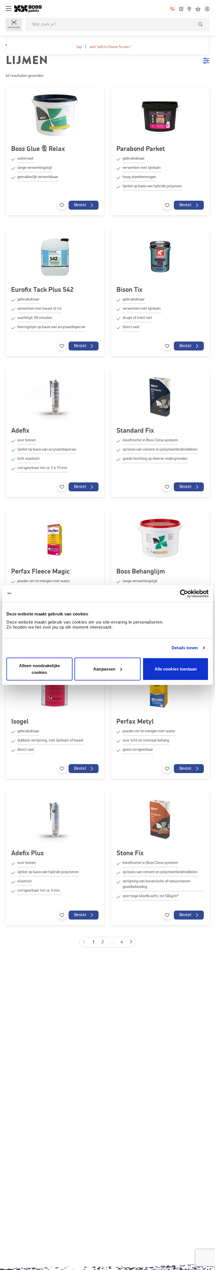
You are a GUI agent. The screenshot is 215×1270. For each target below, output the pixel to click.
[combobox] (117, 24)
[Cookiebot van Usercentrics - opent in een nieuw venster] (184, 593)
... (112, 942)
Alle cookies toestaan (176, 668)
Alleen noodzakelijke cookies (39, 668)
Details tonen (185, 647)
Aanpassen (104, 668)
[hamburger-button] (8, 9)
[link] (30, 8)
